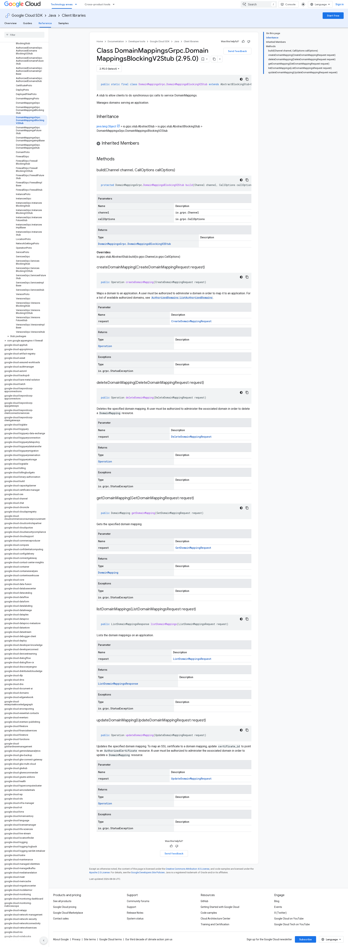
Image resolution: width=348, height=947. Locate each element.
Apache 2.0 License (99, 872)
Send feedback (237, 51)
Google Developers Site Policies (148, 872)
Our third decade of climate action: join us (148, 939)
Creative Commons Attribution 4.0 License (187, 868)
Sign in (339, 4)
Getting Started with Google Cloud (220, 907)
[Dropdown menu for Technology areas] (77, 4)
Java (52, 15)
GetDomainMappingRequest (193, 547)
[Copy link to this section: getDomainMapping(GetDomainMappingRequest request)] (197, 498)
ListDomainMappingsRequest (192, 659)
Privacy (76, 939)
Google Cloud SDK (27, 15)
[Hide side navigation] (43, 940)
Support (131, 907)
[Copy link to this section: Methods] (119, 159)
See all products (62, 901)
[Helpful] (243, 41)
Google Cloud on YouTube (289, 918)
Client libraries (74, 15)
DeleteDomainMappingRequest (191, 436)
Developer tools (137, 41)
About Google (61, 939)
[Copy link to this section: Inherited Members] (142, 143)
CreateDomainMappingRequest (191, 321)
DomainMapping (108, 572)
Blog (276, 901)
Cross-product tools (97, 4)
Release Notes (135, 912)
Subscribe (305, 939)
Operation (105, 346)
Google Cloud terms (110, 939)
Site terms (90, 939)
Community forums (138, 901)
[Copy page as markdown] (214, 59)
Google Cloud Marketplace (68, 912)
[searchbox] (24, 35)
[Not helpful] (248, 41)
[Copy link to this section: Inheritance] (122, 117)
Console (290, 4)
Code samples (209, 912)
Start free (333, 15)
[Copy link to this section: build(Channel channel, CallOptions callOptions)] (178, 170)
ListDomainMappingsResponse (118, 683)
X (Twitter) (280, 912)
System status (135, 918)
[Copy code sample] (247, 79)
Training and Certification (215, 924)
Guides (27, 23)
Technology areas (62, 4)
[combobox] (259, 4)
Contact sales (61, 918)
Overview (10, 23)
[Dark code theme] (241, 79)
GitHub (204, 901)
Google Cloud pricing (64, 907)
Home (100, 41)
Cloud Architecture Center (215, 918)
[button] (23, 336)
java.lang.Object (106, 126)
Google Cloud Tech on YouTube (292, 924)
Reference (45, 23)
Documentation (116, 41)
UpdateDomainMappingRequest (191, 778)
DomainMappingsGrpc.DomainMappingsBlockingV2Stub (134, 244)
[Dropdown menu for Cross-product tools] (114, 4)
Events (278, 907)
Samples (63, 23)
